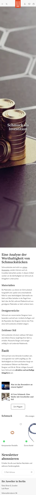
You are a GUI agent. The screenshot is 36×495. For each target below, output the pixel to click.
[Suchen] (6, 4)
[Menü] (2, 4)
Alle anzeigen (29, 416)
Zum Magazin (18, 407)
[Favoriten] (29, 4)
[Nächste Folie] (32, 434)
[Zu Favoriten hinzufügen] (20, 424)
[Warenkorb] (33, 4)
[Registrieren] (31, 472)
